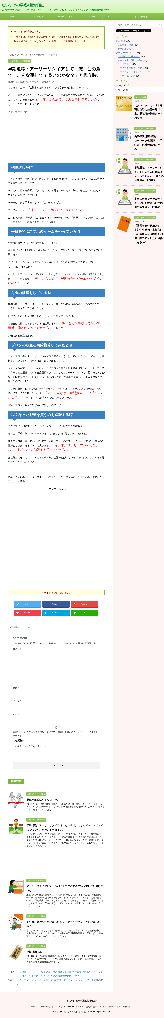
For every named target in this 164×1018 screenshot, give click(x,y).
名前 (16, 688)
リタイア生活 (124, 64)
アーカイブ (122, 85)
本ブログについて (115, 16)
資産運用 (38, 16)
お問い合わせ (141, 16)
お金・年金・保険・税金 (130, 60)
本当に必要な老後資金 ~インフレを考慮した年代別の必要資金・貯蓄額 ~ (148, 202)
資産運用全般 (124, 48)
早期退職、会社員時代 (21, 627)
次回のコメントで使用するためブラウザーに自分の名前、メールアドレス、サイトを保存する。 (55, 733)
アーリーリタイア (64, 16)
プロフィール (90, 16)
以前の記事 (14, 356)
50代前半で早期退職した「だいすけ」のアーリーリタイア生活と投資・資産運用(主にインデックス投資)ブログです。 (82, 1006)
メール (17, 701)
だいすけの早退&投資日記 (23, 5)
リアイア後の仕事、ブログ (131, 68)
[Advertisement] (35, 137)
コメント (17, 649)
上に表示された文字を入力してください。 (34, 746)
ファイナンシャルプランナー (132, 72)
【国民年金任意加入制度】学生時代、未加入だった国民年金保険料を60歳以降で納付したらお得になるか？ (148, 234)
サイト (16, 714)
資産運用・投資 (125, 45)
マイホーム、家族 (126, 75)
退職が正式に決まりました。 (43, 799)
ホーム (13, 16)
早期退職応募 (34, 951)
